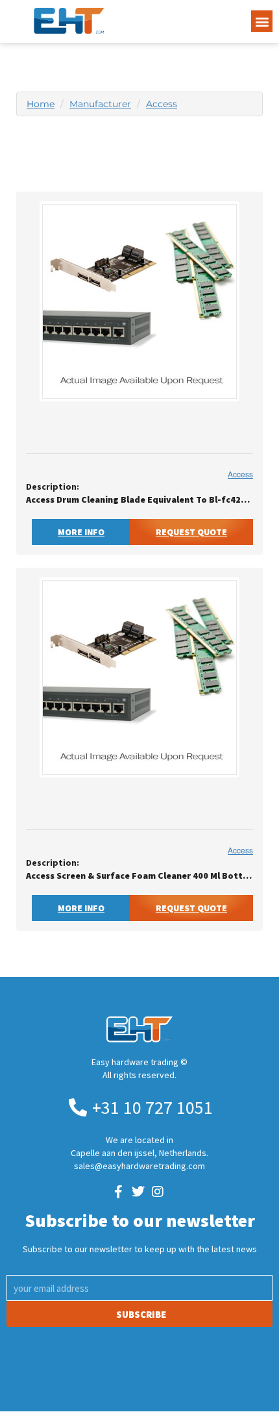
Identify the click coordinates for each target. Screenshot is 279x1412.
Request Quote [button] (191, 532)
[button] (262, 21)
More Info (81, 532)
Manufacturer (100, 104)
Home (41, 104)
